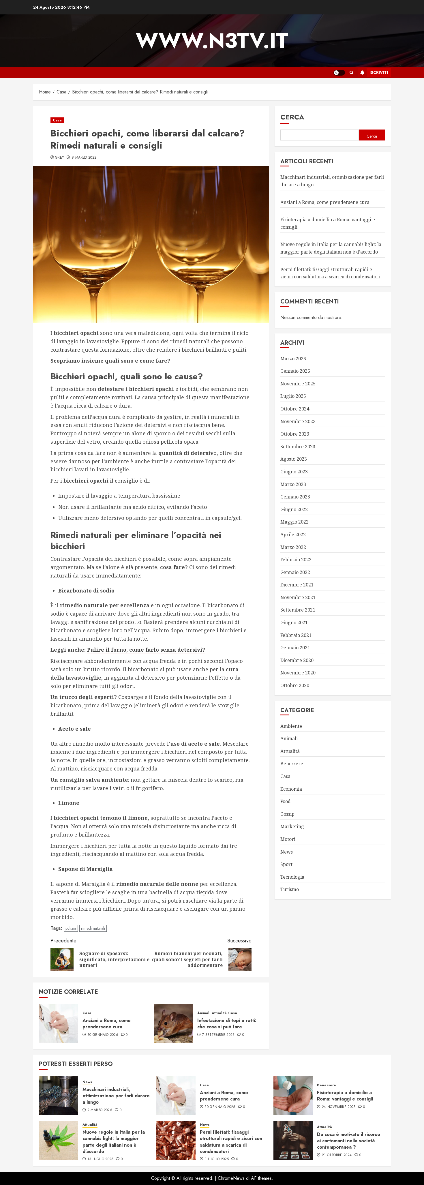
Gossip (287, 814)
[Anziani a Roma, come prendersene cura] (58, 1023)
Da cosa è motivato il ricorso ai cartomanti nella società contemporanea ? (348, 1141)
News (286, 851)
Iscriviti (378, 72)
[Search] (351, 72)
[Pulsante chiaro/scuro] (339, 73)
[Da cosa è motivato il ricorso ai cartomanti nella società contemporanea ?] (293, 1140)
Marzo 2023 (293, 484)
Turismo (289, 889)
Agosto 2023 (293, 459)
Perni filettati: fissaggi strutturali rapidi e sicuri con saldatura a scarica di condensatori (231, 1142)
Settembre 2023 (297, 446)
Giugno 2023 (294, 471)
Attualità (219, 1013)
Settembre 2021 (297, 610)
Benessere (291, 763)
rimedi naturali (93, 928)
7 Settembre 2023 (218, 1035)
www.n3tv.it (212, 41)
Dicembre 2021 (297, 585)
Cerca (292, 117)
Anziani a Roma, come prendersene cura (106, 1023)
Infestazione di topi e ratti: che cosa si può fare (226, 1023)
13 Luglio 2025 (100, 1159)
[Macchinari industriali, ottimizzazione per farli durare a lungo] (58, 1095)
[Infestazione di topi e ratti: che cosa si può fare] (173, 1023)
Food (285, 801)
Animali (203, 1013)
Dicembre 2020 (297, 660)
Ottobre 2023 (294, 434)
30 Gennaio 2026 (102, 1035)
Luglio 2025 (293, 396)
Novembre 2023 (298, 421)
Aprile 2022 (293, 534)
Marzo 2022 (293, 547)
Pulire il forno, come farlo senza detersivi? (146, 649)
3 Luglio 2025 (217, 1159)
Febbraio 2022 (296, 559)
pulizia (70, 928)
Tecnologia (292, 876)
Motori (287, 839)
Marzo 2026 (293, 358)
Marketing (292, 826)
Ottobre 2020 (294, 685)
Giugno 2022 (294, 509)
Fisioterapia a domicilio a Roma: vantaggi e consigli (345, 1095)
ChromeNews (231, 1178)
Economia (291, 788)
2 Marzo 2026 (99, 1110)
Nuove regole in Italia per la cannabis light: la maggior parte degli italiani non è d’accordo (113, 1142)
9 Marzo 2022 (84, 157)
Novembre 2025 (298, 383)
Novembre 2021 (298, 597)
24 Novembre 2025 (339, 1107)
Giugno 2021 (294, 622)
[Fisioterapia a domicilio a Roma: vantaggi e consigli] (293, 1095)
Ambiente (291, 726)
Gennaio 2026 (295, 371)
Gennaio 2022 (295, 572)
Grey (59, 157)
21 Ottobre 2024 (337, 1155)
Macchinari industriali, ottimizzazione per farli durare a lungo (116, 1096)
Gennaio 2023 (295, 497)
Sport (286, 864)
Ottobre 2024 (294, 409)
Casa (57, 120)
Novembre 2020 (298, 673)
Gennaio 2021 (295, 647)
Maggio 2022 (294, 522)
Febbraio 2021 (296, 635)
